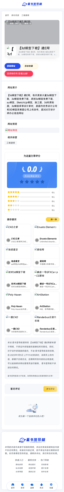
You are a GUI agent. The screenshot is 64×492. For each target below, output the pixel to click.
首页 (7, 15)
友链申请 (32, 468)
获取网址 (11, 66)
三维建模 (25, 15)
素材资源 (15, 15)
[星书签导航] (32, 4)
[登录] (60, 4)
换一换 (54, 219)
